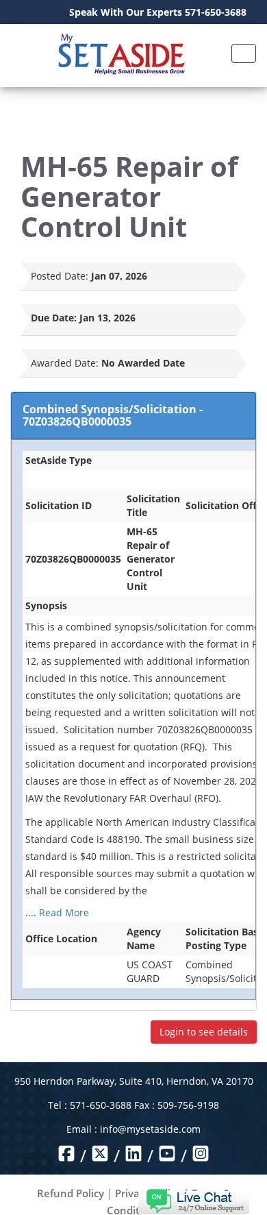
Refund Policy (70, 1193)
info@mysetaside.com (150, 1129)
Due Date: (54, 317)
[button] (193, 1200)
